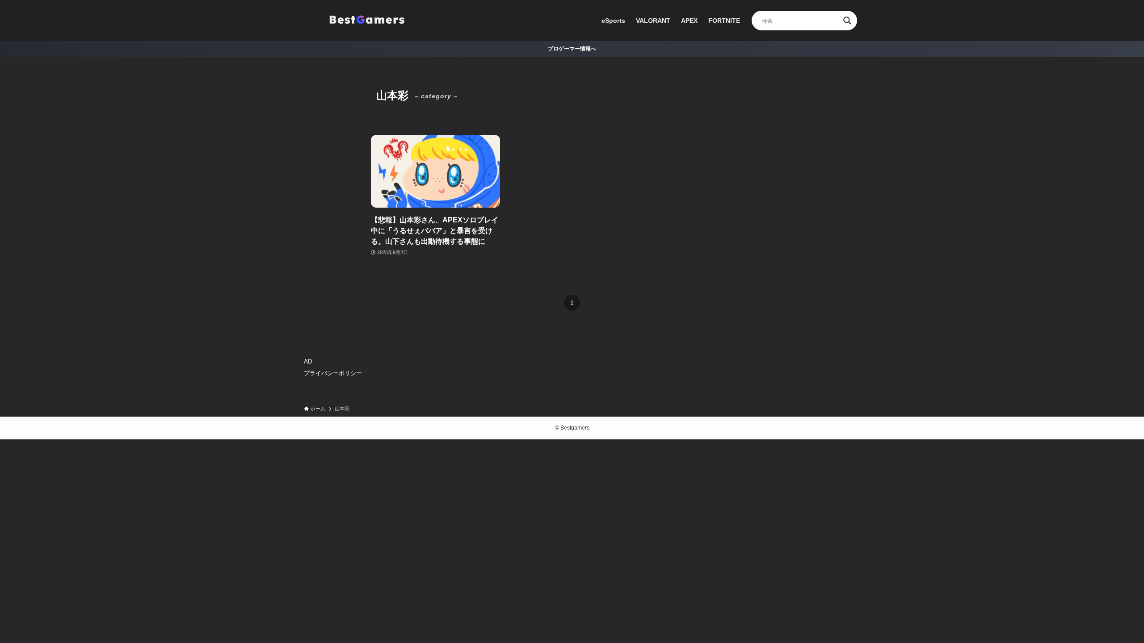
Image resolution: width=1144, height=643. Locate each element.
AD (308, 361)
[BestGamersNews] (366, 20)
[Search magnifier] (847, 20)
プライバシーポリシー (333, 373)
